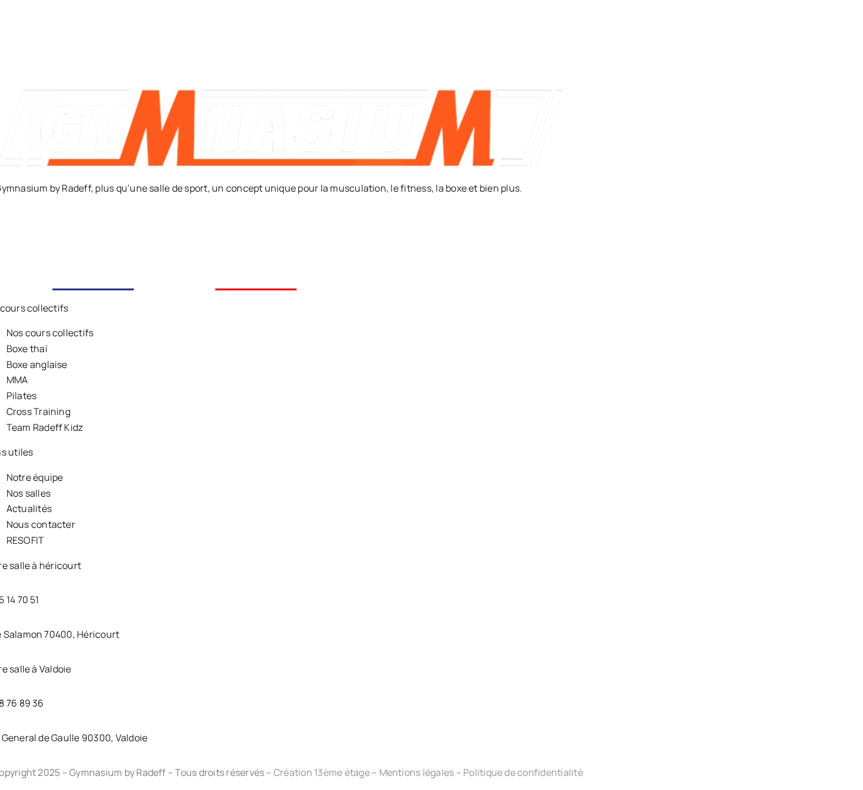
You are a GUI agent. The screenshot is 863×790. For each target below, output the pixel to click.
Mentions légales (416, 772)
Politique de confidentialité (523, 772)
